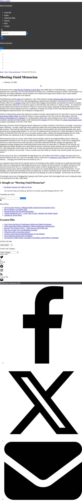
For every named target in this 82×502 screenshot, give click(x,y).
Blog (6, 23)
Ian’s (12, 159)
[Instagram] (1, 271)
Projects (7, 20)
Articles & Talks (9, 18)
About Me (7, 12)
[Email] (43, 499)
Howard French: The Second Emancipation (19, 211)
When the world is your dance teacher (17, 232)
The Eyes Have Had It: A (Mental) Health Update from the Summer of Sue (29, 208)
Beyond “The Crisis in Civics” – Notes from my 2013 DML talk (26, 228)
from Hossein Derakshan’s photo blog (27, 90)
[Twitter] (1, 258)
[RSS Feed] (1, 275)
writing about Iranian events (72, 120)
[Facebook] (1, 267)
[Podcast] (2, 264)
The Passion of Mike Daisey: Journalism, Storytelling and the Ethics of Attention (31, 238)
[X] (43, 441)
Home (1, 72)
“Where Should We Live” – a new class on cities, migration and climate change (31, 213)
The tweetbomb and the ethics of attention (18, 236)
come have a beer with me (59, 157)
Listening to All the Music (13, 215)
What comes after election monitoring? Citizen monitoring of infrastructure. (29, 226)
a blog (18, 99)
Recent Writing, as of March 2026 (15, 209)
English (44, 120)
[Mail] (1, 281)
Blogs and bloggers (14, 72)
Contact (7, 26)
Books (6, 15)
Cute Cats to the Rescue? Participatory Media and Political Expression (27, 224)
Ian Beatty (7, 187)
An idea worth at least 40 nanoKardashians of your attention (24, 234)
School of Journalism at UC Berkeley (12, 118)
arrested (17, 103)
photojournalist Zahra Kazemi (63, 99)
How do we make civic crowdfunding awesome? (20, 230)
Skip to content (5, 1)
